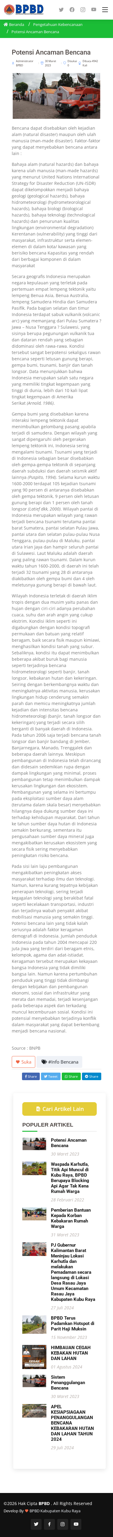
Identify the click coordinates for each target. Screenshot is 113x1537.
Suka (25, 1062)
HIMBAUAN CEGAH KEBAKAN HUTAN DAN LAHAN (71, 1353)
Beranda (16, 24)
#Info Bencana (62, 1062)
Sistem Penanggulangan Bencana (68, 1382)
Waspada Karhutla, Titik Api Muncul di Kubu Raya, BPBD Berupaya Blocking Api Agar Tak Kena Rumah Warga (70, 1178)
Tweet (52, 1076)
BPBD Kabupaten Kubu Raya (55, 1510)
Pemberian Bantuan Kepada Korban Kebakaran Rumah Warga (71, 1218)
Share (32, 1076)
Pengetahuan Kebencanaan (58, 24)
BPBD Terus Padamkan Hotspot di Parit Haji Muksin (72, 1323)
